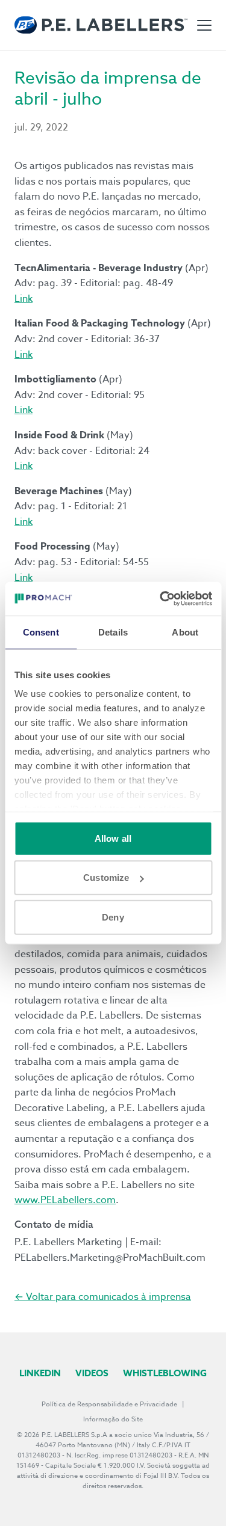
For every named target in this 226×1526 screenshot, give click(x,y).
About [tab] (185, 632)
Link (23, 299)
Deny (113, 917)
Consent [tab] (41, 632)
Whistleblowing (165, 1373)
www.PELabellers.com (65, 1200)
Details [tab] (113, 632)
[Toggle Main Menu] (204, 25)
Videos (91, 1373)
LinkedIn (40, 1373)
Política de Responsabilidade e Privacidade (109, 1404)
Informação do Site (113, 1419)
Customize (106, 877)
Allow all (113, 838)
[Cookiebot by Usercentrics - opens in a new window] (161, 599)
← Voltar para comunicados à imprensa (102, 1297)
